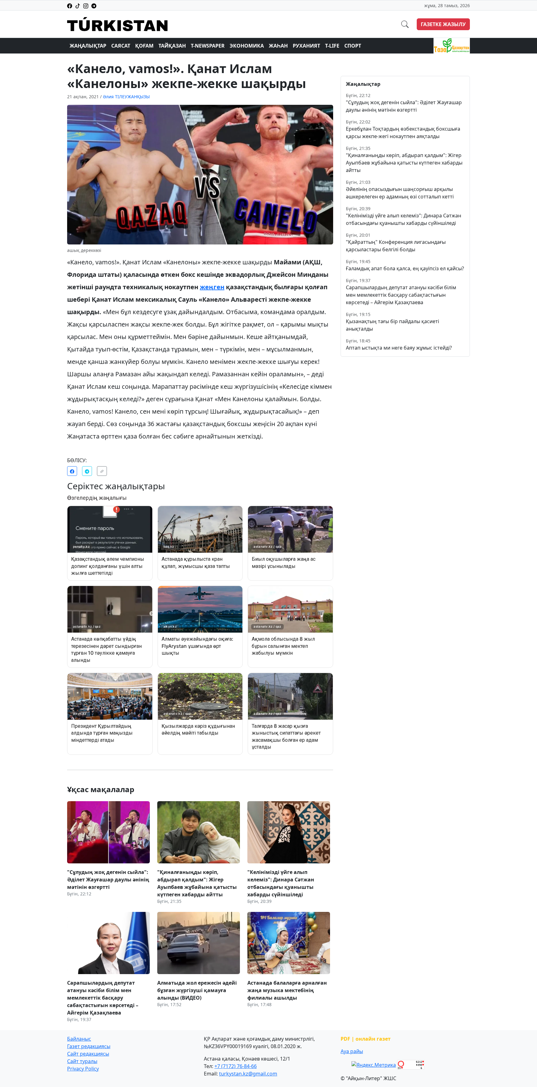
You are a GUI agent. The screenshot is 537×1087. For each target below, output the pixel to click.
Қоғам (144, 45)
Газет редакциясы (88, 1046)
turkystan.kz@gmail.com (248, 1073)
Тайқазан (172, 45)
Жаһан (278, 45)
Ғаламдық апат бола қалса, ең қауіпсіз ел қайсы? (405, 268)
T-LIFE (332, 45)
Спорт (352, 45)
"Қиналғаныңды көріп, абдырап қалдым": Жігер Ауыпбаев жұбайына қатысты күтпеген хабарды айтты (404, 163)
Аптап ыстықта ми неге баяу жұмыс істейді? (399, 347)
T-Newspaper (208, 45)
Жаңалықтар (88, 45)
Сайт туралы (82, 1061)
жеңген (212, 287)
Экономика (247, 45)
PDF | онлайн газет (366, 1038)
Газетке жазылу (443, 24)
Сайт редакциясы (88, 1053)
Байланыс (79, 1038)
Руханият (306, 45)
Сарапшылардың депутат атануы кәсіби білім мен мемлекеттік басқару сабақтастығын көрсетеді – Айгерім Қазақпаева (401, 295)
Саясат (120, 45)
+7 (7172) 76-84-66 (235, 1066)
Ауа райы (352, 1051)
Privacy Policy (83, 1068)
